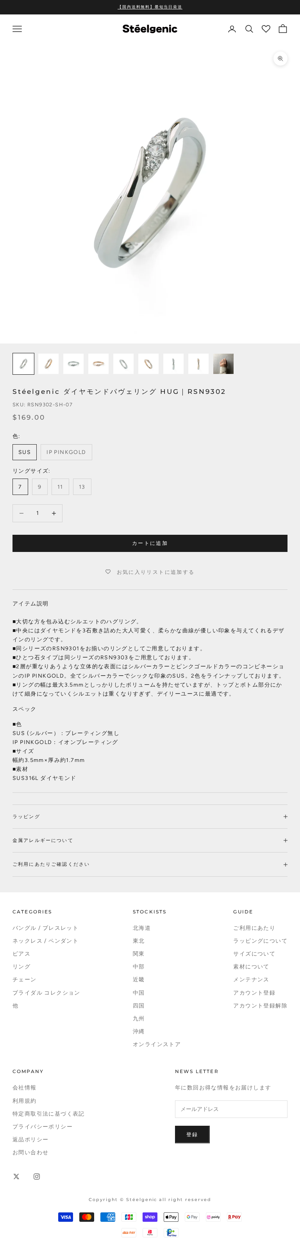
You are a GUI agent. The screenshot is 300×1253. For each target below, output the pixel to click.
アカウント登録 (254, 993)
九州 (139, 1018)
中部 (139, 966)
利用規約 (24, 1101)
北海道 (142, 928)
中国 (139, 993)
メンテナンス (251, 979)
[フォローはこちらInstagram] (37, 1176)
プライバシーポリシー (42, 1126)
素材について (251, 966)
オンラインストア (157, 1044)
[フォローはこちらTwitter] (16, 1176)
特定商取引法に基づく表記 (48, 1114)
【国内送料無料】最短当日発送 (150, 6)
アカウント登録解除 (260, 1005)
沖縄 (139, 1031)
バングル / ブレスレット (45, 928)
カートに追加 (150, 543)
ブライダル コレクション (46, 993)
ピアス (21, 953)
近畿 (139, 979)
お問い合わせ (30, 1152)
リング (21, 966)
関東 (139, 953)
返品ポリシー (30, 1139)
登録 (192, 1134)
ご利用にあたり (254, 928)
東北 (139, 941)
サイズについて (254, 953)
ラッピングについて (260, 941)
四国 (139, 1005)
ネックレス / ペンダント (45, 941)
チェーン (24, 979)
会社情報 (24, 1087)
